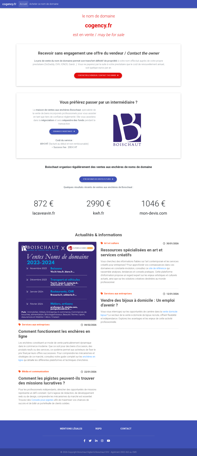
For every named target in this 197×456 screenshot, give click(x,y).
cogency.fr (98, 25)
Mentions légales (71, 428)
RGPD (98, 428)
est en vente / (98, 34)
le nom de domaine (98, 16)
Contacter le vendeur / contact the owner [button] (97, 75)
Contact (126, 428)
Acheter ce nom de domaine (43, 4)
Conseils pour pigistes (42, 400)
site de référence (157, 268)
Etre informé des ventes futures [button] (97, 179)
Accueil (24, 3)
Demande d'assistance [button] (62, 131)
